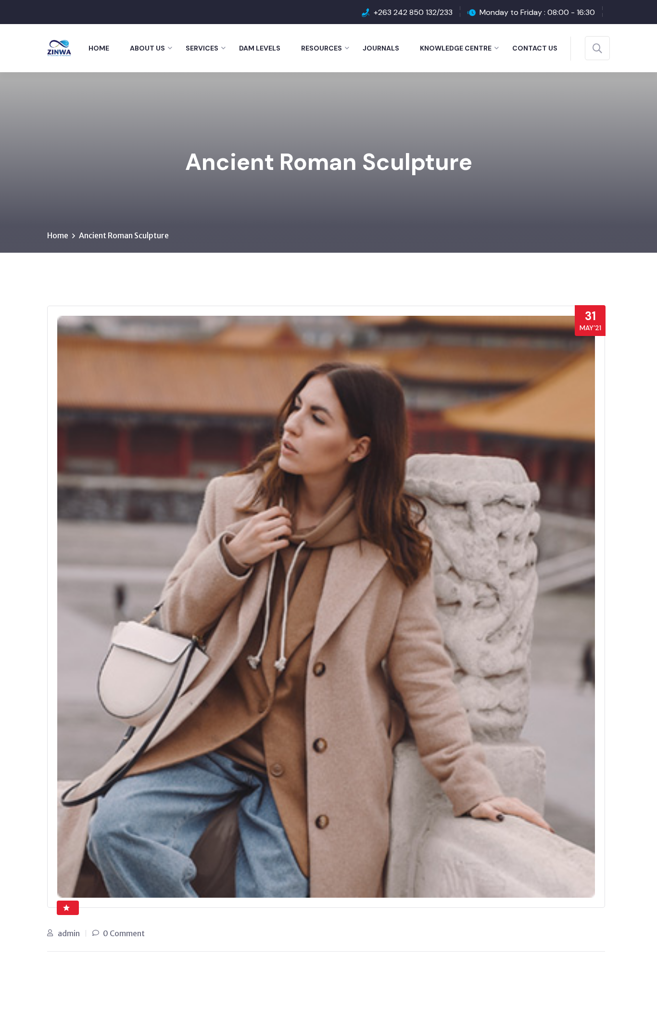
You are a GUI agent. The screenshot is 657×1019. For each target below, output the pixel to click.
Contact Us (534, 48)
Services (202, 48)
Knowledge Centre (456, 48)
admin (69, 933)
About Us (147, 48)
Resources (321, 48)
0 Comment (124, 933)
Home (98, 48)
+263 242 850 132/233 (413, 12)
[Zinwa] (59, 47)
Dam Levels (259, 48)
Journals (381, 48)
